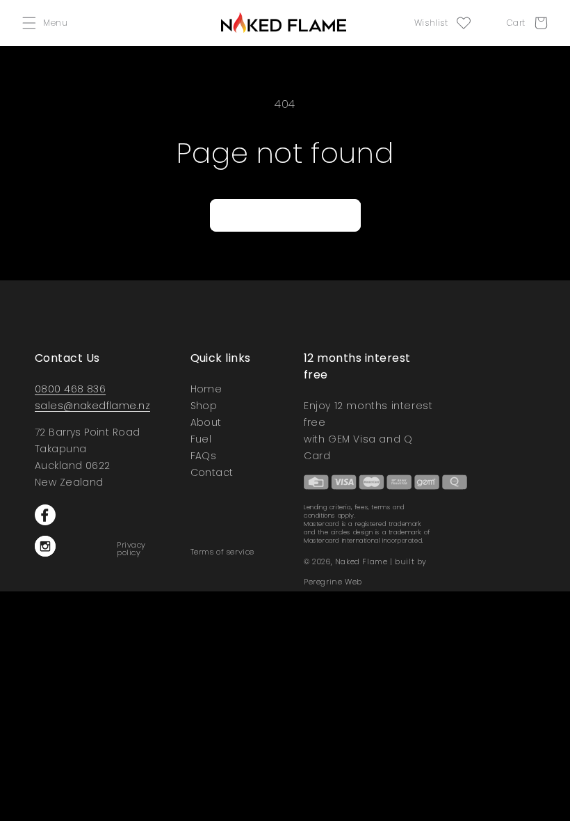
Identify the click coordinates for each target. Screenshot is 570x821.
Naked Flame (361, 561)
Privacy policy (131, 549)
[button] (48, 23)
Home (206, 390)
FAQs (203, 456)
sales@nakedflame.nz (92, 406)
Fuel (201, 439)
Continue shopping (285, 215)
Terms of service (222, 552)
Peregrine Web (333, 581)
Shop (204, 406)
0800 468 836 (70, 389)
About (206, 422)
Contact (212, 472)
